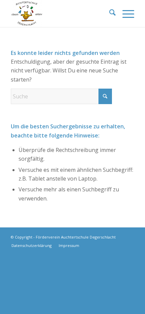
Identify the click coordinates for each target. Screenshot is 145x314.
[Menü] (125, 13)
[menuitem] (109, 13)
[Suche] (109, 13)
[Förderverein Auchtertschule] (60, 13)
